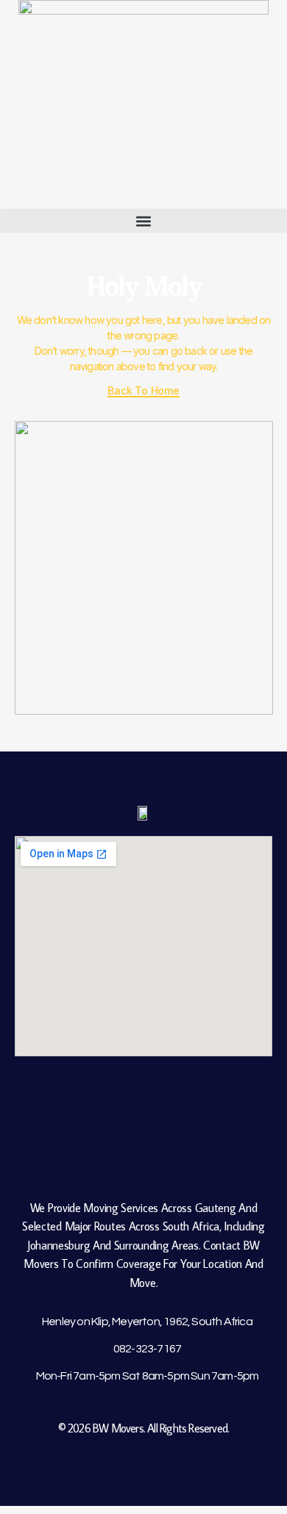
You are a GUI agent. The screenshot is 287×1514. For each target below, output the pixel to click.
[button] (143, 221)
